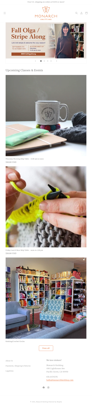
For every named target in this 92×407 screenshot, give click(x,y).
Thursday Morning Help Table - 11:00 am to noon (25, 159)
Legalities (10, 371)
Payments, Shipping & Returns (18, 366)
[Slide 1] (46, 40)
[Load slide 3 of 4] (47, 61)
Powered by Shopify (55, 402)
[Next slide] (56, 61)
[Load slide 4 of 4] (51, 61)
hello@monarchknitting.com (59, 380)
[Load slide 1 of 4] (41, 61)
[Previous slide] (35, 61)
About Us (9, 361)
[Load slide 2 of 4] (44, 61)
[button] (4, 13)
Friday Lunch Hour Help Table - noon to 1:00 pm (24, 250)
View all (46, 348)
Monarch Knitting (42, 402)
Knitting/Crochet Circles (15, 341)
